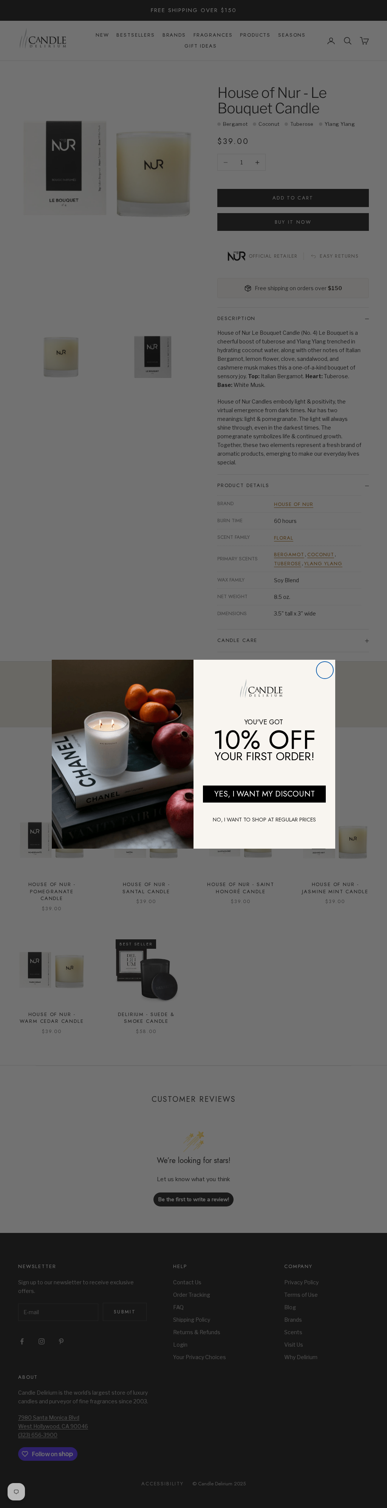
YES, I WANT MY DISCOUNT (264, 794)
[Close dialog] (324, 670)
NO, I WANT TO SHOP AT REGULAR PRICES (264, 819)
